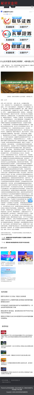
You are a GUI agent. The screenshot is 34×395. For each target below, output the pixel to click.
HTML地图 (19, 389)
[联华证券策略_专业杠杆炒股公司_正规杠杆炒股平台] (9, 3)
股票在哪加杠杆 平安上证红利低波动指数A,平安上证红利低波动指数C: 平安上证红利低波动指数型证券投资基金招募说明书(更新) (16, 336)
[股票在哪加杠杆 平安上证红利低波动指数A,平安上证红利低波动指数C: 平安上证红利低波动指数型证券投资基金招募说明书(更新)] (3, 332)
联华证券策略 (5, 380)
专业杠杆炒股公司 (15, 380)
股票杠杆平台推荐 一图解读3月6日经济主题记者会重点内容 (15, 355)
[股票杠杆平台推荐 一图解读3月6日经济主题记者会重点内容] (3, 352)
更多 (30, 12)
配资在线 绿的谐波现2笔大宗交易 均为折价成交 (17, 242)
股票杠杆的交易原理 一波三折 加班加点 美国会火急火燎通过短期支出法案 (17, 346)
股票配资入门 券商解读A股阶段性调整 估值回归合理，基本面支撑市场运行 (16, 363)
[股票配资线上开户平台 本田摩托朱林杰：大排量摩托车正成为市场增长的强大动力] (8, 272)
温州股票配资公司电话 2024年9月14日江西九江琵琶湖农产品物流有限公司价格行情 (16, 372)
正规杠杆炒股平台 (6, 382)
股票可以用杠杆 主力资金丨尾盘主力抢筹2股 (13, 296)
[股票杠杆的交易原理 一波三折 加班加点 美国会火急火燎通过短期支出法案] (3, 343)
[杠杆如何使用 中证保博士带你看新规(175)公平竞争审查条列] (25, 256)
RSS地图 (14, 389)
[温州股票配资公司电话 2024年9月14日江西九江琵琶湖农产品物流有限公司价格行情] (3, 369)
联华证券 (20, 392)
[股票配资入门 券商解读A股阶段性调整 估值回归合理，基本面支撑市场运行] (3, 359)
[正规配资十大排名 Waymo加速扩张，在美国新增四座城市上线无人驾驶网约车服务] (8, 256)
